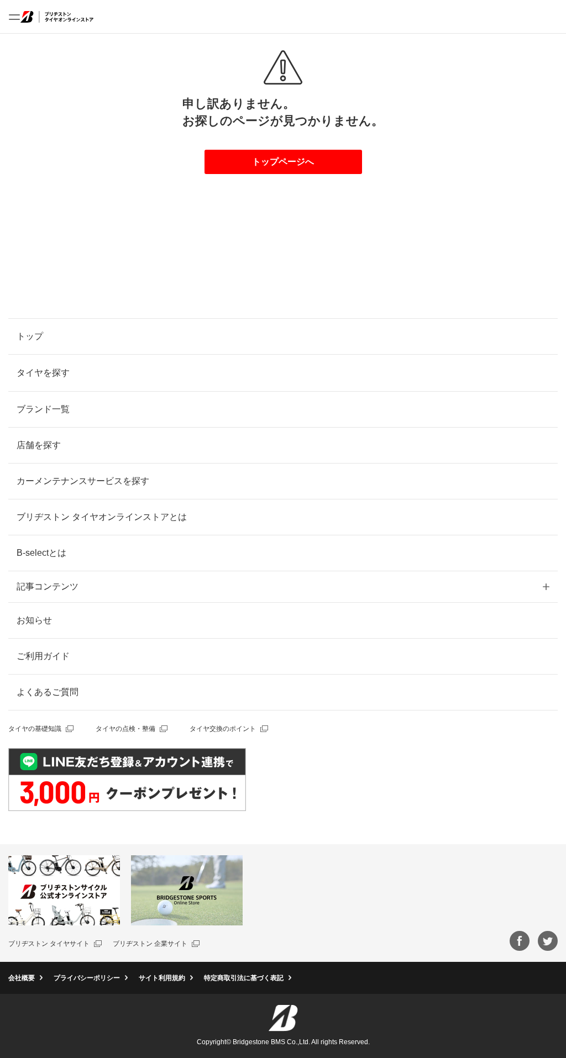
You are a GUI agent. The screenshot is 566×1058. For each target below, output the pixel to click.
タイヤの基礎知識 (34, 729)
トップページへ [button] (283, 161)
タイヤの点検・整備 (125, 729)
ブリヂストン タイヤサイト (49, 944)
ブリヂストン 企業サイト (150, 944)
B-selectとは (41, 552)
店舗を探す (39, 445)
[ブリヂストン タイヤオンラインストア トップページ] (56, 16)
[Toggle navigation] (14, 16)
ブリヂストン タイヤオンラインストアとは (102, 517)
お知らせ (34, 620)
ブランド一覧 (43, 409)
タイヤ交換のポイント (223, 729)
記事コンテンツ (47, 586)
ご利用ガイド (43, 656)
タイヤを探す (43, 372)
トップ (30, 336)
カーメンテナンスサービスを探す (83, 481)
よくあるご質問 (47, 692)
